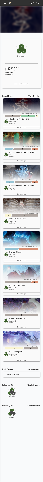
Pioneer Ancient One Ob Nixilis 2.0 (22, 152)
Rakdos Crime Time (17, 285)
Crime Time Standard (18, 318)
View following (32, 405)
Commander (13, 354)
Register (32, 3)
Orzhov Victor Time (17, 219)
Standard (12, 122)
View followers (32, 385)
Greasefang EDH (16, 352)
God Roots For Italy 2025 (19, 119)
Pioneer (12, 155)
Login (38, 3)
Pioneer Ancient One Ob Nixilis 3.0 (22, 185)
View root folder (33, 369)
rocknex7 (22, 56)
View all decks (33, 96)
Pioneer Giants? (15, 252)
